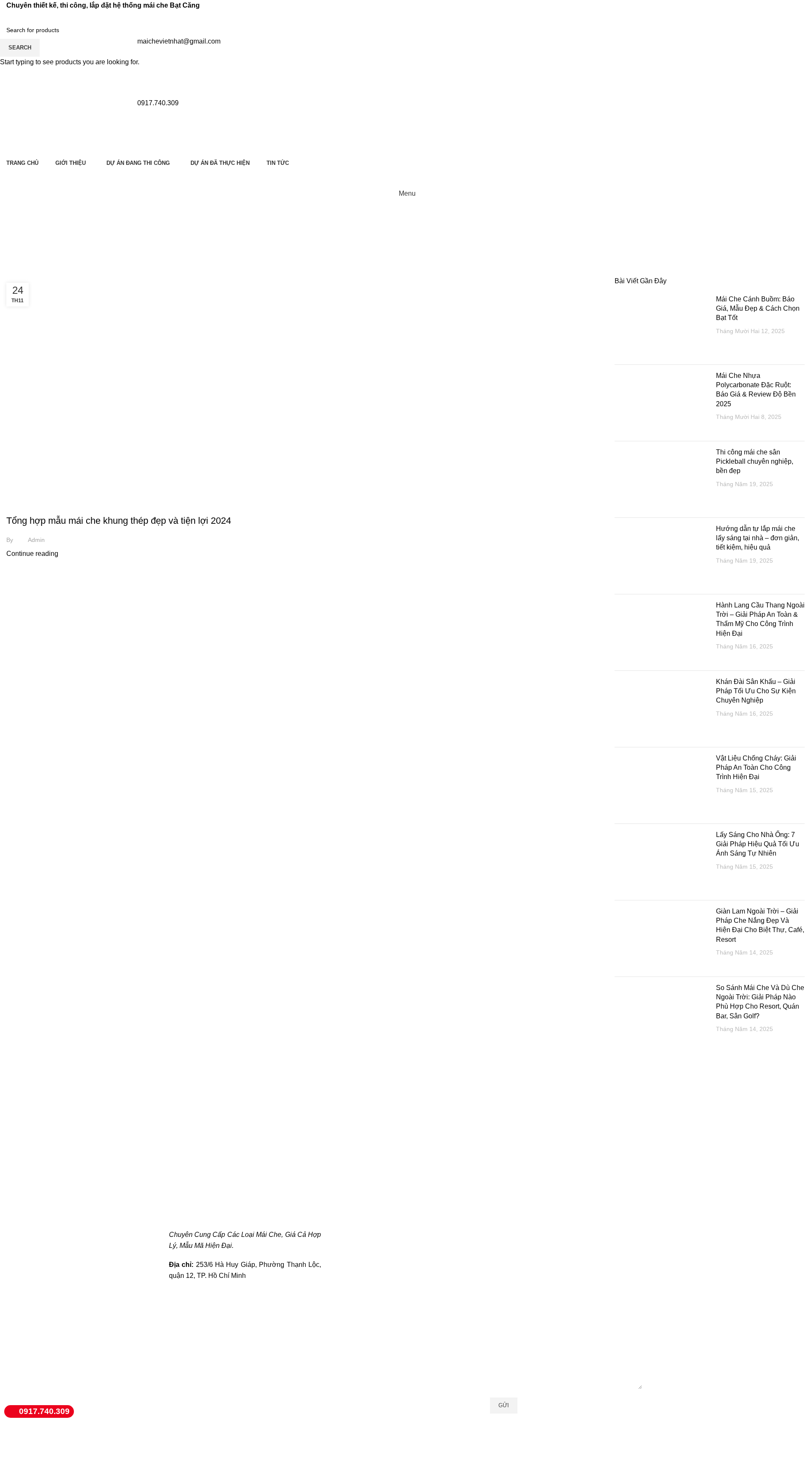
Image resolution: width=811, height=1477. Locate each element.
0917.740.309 (44, 1411)
